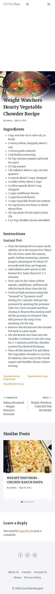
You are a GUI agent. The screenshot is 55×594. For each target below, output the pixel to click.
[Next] (47, 469)
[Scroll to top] (48, 590)
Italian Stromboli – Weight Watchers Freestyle (13, 406)
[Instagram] (34, 555)
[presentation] (27, 456)
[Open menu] (49, 4)
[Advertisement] (27, 37)
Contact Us (40, 572)
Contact (26, 572)
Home (17, 577)
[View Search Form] (27, 4)
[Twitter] (27, 555)
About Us (13, 572)
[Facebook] (20, 555)
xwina (9, 120)
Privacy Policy (32, 577)
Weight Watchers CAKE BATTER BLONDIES (41, 404)
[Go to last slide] (8, 469)
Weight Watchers (12, 95)
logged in (24, 531)
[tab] (22, 502)
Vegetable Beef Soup (38, 376)
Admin (13, 488)
